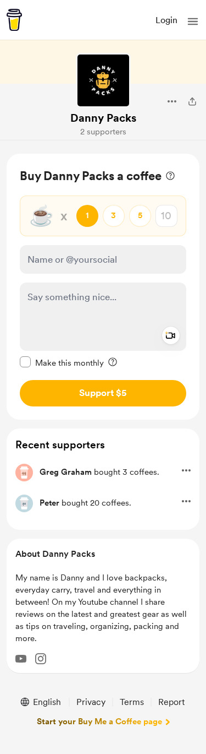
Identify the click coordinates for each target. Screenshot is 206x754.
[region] (103, 287)
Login (166, 20)
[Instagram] (40, 658)
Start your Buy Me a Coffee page (99, 721)
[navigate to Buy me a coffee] (14, 20)
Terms (132, 702)
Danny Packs (103, 117)
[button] (192, 21)
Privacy (90, 702)
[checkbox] (62, 362)
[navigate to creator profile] (103, 80)
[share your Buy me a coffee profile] (192, 101)
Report (171, 702)
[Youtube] (20, 658)
